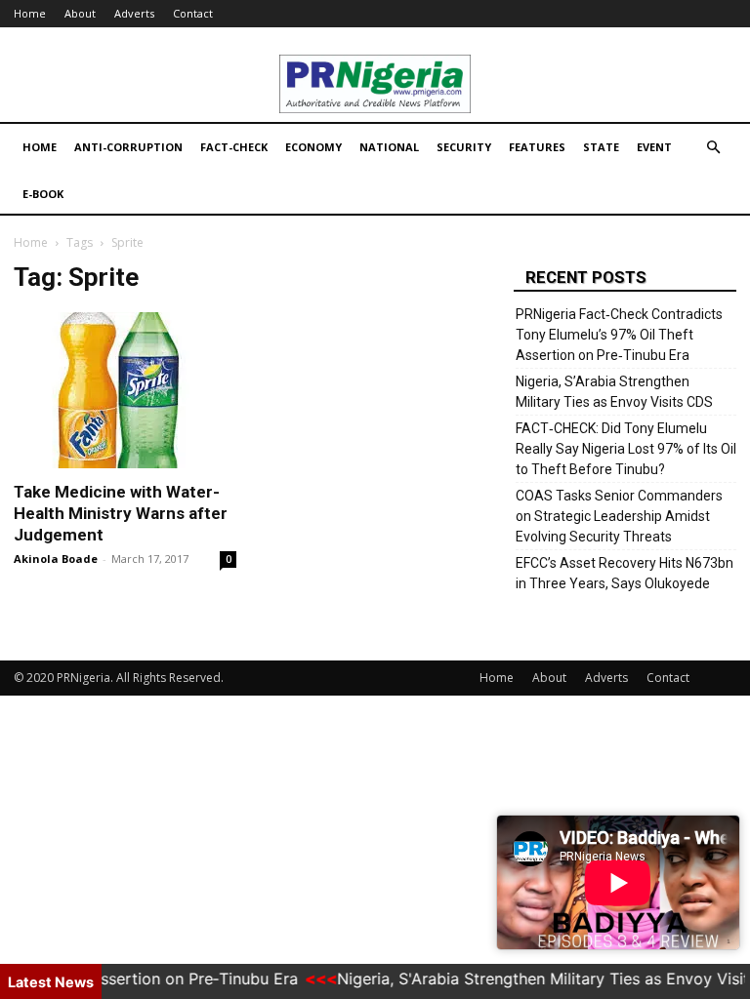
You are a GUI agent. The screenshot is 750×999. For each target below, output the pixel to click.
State (601, 147)
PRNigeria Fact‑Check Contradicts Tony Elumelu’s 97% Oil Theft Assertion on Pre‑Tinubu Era (619, 334)
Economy (313, 147)
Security (464, 147)
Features (537, 147)
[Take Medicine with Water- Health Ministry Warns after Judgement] (125, 390)
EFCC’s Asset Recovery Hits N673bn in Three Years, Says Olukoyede (624, 573)
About (80, 13)
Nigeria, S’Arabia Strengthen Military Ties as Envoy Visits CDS (614, 392)
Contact (193, 13)
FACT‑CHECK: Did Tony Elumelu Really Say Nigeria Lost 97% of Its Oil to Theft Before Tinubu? (626, 448)
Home (30, 13)
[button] (712, 148)
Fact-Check (234, 147)
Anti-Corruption (128, 147)
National (389, 147)
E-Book (42, 193)
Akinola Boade (56, 558)
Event (654, 147)
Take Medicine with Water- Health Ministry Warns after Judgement (121, 513)
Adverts (134, 13)
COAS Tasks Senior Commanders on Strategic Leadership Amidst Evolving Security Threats (619, 516)
